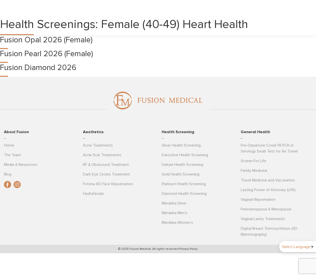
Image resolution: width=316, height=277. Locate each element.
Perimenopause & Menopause (266, 209)
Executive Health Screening (185, 154)
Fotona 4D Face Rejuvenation (108, 183)
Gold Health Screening (180, 174)
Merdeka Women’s (177, 222)
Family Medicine (254, 170)
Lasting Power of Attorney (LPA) (268, 189)
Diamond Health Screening (184, 193)
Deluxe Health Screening (182, 164)
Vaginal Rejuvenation (258, 199)
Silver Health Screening (181, 145)
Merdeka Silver (174, 203)
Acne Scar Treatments (102, 154)
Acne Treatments (98, 145)
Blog (7, 174)
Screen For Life (253, 160)
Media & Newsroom (20, 164)
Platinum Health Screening (184, 183)
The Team (12, 154)
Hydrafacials (93, 193)
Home (9, 145)
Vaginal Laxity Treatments (263, 218)
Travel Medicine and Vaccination (268, 180)
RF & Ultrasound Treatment (106, 164)
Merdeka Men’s (174, 212)
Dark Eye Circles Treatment (106, 174)
